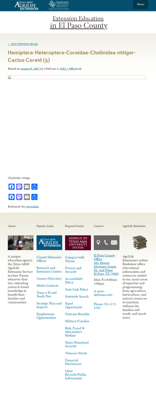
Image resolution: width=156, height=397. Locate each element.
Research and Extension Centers (49, 269)
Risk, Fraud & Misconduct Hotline (74, 332)
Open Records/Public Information (76, 374)
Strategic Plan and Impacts (49, 305)
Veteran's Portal (76, 353)
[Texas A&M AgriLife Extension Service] (29, 6)
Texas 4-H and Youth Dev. (47, 294)
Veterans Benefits (77, 314)
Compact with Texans (74, 259)
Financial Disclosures (73, 362)
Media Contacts (47, 285)
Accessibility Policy (74, 280)
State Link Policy (76, 289)
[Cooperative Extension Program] (69, 5)
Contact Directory (49, 278)
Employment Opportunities (46, 316)
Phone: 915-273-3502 (105, 306)
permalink (32, 206)
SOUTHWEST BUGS (23, 44)
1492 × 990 (67, 68)
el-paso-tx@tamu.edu (103, 293)
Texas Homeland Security (77, 344)
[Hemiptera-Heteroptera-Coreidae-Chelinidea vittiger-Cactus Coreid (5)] (77, 78)
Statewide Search (77, 296)
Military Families (77, 321)
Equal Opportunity (73, 305)
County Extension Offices (49, 259)
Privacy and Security (73, 270)
